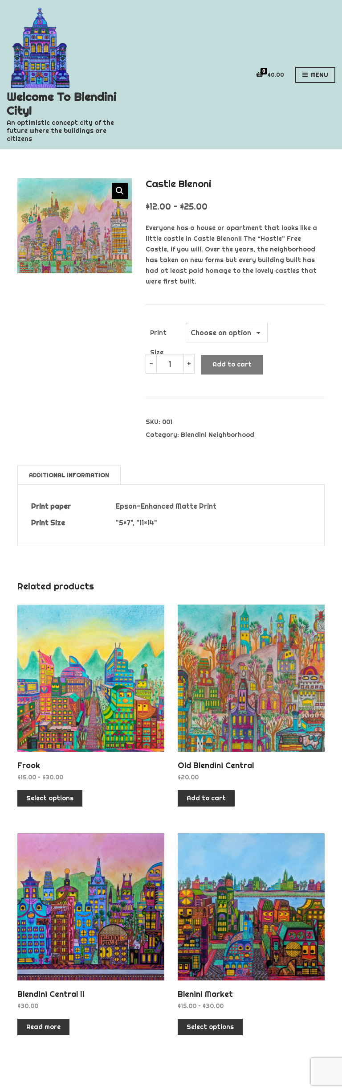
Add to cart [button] (206, 798)
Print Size (158, 335)
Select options (49, 798)
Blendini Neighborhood (217, 435)
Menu (318, 75)
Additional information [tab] (69, 474)
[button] (120, 191)
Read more (43, 1027)
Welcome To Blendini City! (62, 103)
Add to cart (232, 364)
